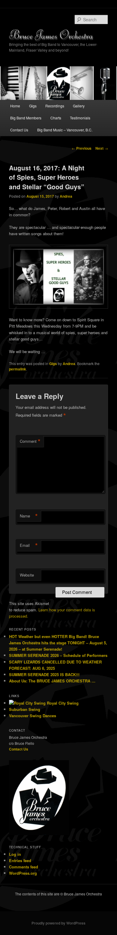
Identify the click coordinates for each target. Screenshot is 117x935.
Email (29, 545)
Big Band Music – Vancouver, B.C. (64, 129)
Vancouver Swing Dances (32, 715)
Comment (30, 441)
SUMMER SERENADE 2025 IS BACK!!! (44, 674)
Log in (15, 854)
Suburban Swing (24, 709)
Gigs (33, 105)
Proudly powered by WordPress (59, 923)
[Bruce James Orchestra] (58, 35)
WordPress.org (23, 873)
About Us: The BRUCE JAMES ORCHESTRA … (52, 681)
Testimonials (80, 117)
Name (29, 516)
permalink (17, 369)
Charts (55, 117)
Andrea (66, 196)
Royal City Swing (62, 703)
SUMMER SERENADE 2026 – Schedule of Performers (58, 655)
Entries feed (20, 860)
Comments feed (23, 867)
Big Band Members (25, 117)
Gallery (79, 105)
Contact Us (19, 129)
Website (27, 575)
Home (15, 105)
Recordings (54, 105)
